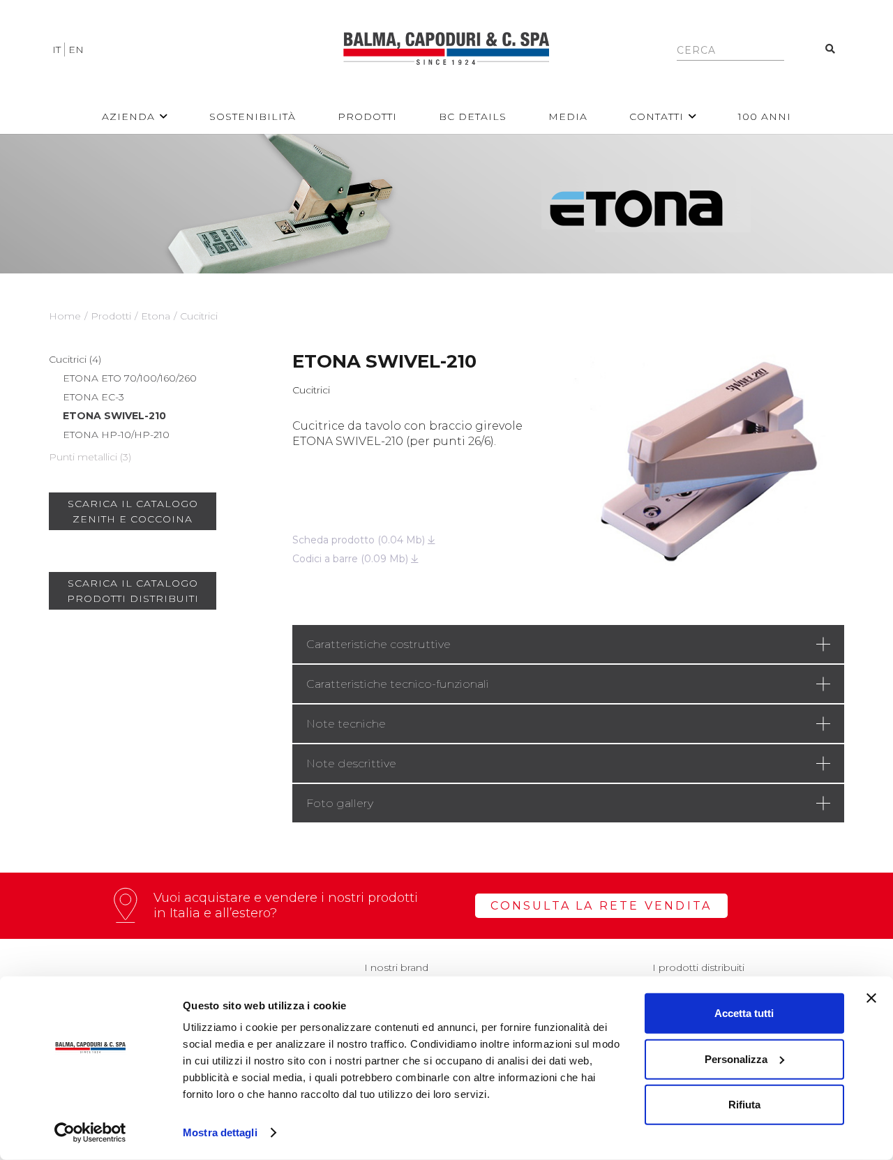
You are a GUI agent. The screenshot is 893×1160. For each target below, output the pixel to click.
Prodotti (111, 316)
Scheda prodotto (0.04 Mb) (360, 540)
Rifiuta (744, 1104)
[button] (163, 117)
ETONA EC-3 (93, 397)
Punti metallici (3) (90, 457)
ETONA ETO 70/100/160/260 (130, 378)
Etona (155, 316)
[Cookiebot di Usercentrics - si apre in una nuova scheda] (90, 1132)
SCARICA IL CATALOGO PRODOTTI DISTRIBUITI (133, 591)
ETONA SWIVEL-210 (114, 415)
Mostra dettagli (220, 1132)
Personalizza (736, 1058)
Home (65, 316)
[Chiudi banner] (871, 998)
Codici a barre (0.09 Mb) (351, 558)
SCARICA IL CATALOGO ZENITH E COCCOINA (133, 511)
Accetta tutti (744, 1013)
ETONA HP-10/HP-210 (116, 434)
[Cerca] (830, 49)
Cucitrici (199, 316)
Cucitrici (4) (75, 359)
